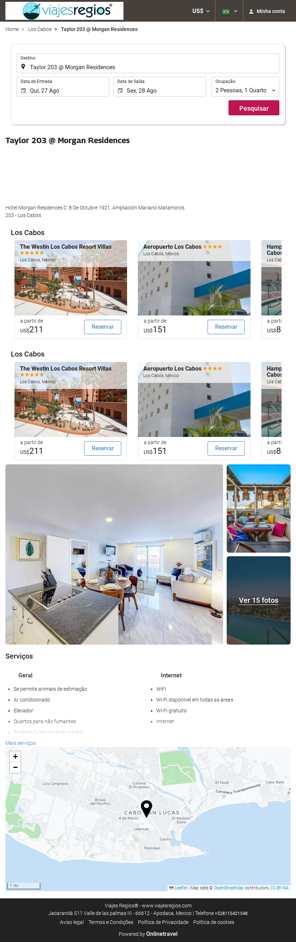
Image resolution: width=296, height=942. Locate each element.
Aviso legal (72, 922)
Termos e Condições (110, 922)
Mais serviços (20, 743)
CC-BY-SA (279, 887)
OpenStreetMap (229, 887)
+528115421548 (231, 913)
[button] (201, 11)
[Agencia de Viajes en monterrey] (64, 11)
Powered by (148, 934)
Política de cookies (213, 922)
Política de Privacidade (163, 922)
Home (12, 29)
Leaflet (180, 887)
